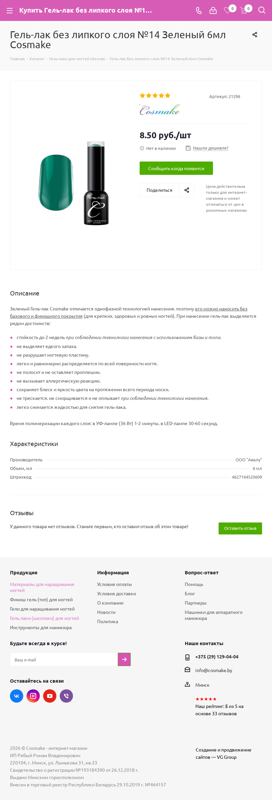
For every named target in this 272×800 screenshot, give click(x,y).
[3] (155, 95)
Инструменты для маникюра (41, 627)
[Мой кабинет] (213, 10)
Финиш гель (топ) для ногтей (41, 599)
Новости (106, 612)
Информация (113, 572)
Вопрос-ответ (202, 572)
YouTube (49, 696)
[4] (162, 95)
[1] (143, 95)
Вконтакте (16, 696)
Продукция (23, 572)
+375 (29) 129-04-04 (216, 656)
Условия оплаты (114, 584)
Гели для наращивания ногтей (42, 609)
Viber (66, 696)
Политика (107, 621)
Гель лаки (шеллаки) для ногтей (44, 618)
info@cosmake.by (213, 670)
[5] (168, 95)
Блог (190, 593)
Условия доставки (116, 593)
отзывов (227, 713)
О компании (110, 603)
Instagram (33, 696)
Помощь (194, 584)
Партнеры (196, 603)
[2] (149, 95)
